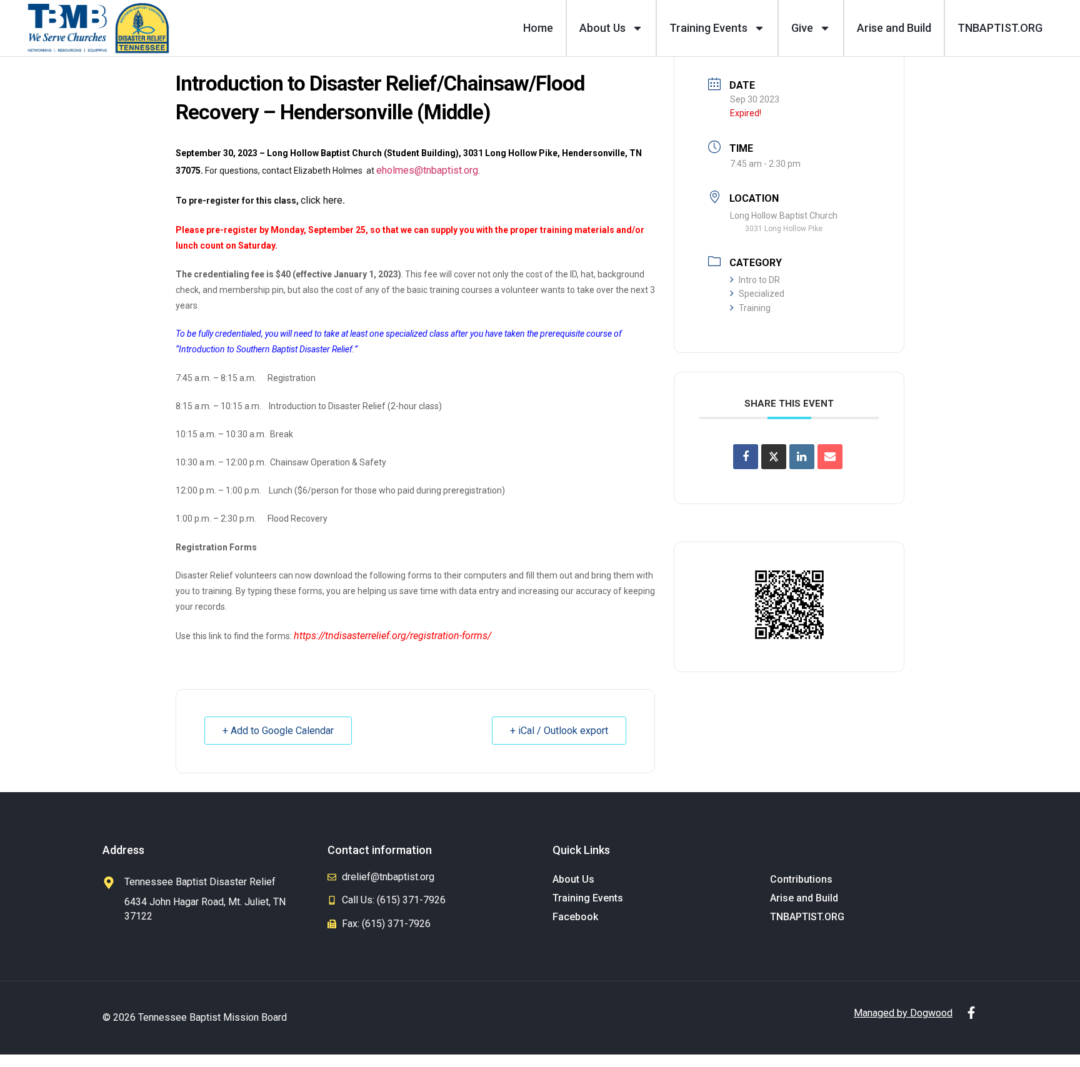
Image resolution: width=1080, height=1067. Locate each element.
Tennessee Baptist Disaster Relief (200, 882)
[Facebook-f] (971, 1012)
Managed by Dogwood (903, 1013)
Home (538, 27)
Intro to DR (759, 280)
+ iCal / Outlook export (559, 731)
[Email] (830, 456)
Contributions (801, 879)
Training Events (708, 27)
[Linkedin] (801, 456)
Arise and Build (894, 27)
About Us (602, 27)
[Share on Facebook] (745, 456)
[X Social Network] (773, 456)
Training (755, 308)
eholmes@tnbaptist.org (427, 170)
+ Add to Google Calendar (278, 731)
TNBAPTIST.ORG (1000, 27)
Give (802, 27)
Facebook (575, 917)
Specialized (761, 294)
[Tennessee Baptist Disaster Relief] (108, 882)
